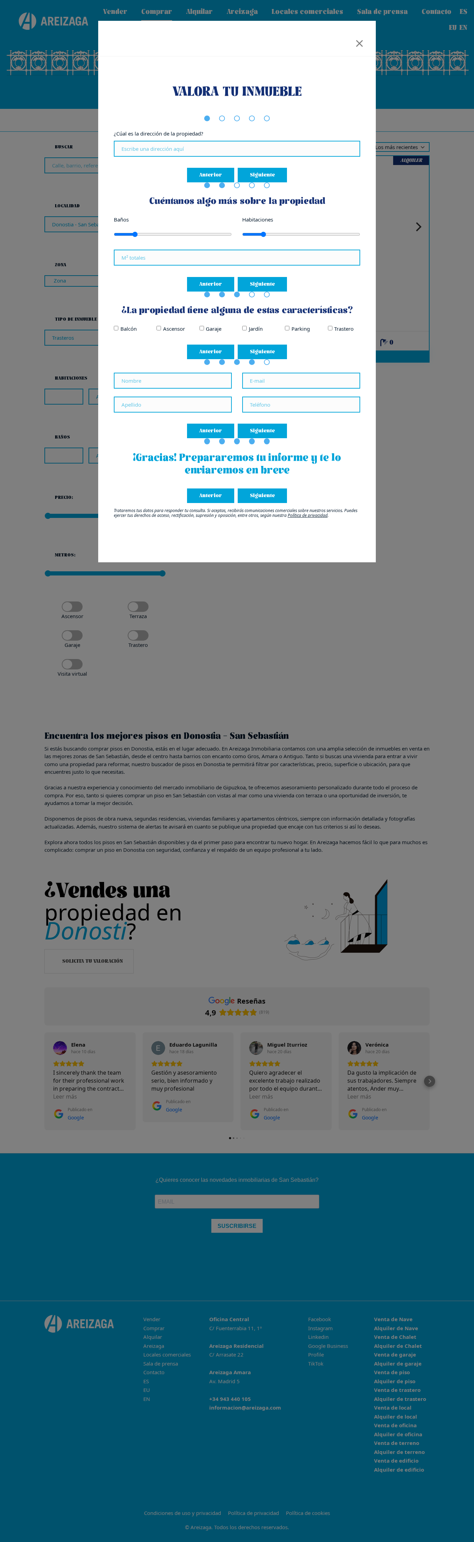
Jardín (256, 328)
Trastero (344, 328)
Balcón (128, 328)
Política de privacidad (308, 515)
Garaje (213, 328)
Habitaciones (257, 219)
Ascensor (174, 328)
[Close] (359, 41)
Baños (121, 219)
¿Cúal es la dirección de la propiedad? (158, 133)
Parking (300, 328)
